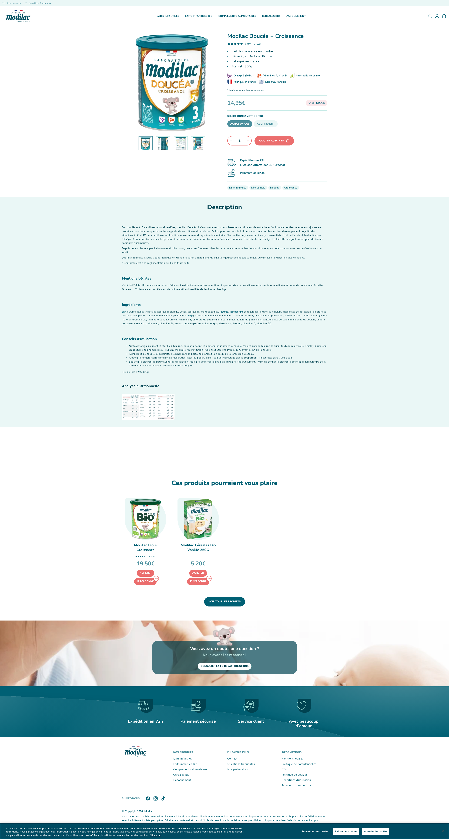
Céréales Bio (271, 16)
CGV (284, 769)
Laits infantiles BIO (198, 16)
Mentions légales (292, 758)
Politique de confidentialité (299, 764)
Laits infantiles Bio (185, 764)
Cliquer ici (155, 835)
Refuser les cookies (346, 831)
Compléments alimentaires (237, 16)
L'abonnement (296, 16)
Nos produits (183, 752)
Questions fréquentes (241, 764)
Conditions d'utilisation (296, 780)
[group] (172, 83)
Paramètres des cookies (296, 785)
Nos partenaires (237, 769)
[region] (224, 831)
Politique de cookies (294, 774)
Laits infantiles (168, 16)
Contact (232, 758)
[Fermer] (443, 831)
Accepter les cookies (375, 831)
